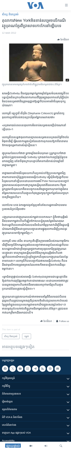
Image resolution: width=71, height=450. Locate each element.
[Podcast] (50, 368)
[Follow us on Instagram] (27, 368)
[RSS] (42, 368)
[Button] (63, 40)
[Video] (31, 446)
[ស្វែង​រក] (61, 446)
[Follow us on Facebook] (5, 368)
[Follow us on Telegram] (35, 368)
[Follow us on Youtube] (20, 368)
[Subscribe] (57, 368)
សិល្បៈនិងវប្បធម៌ (10, 14)
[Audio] (46, 446)
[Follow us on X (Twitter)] (12, 368)
